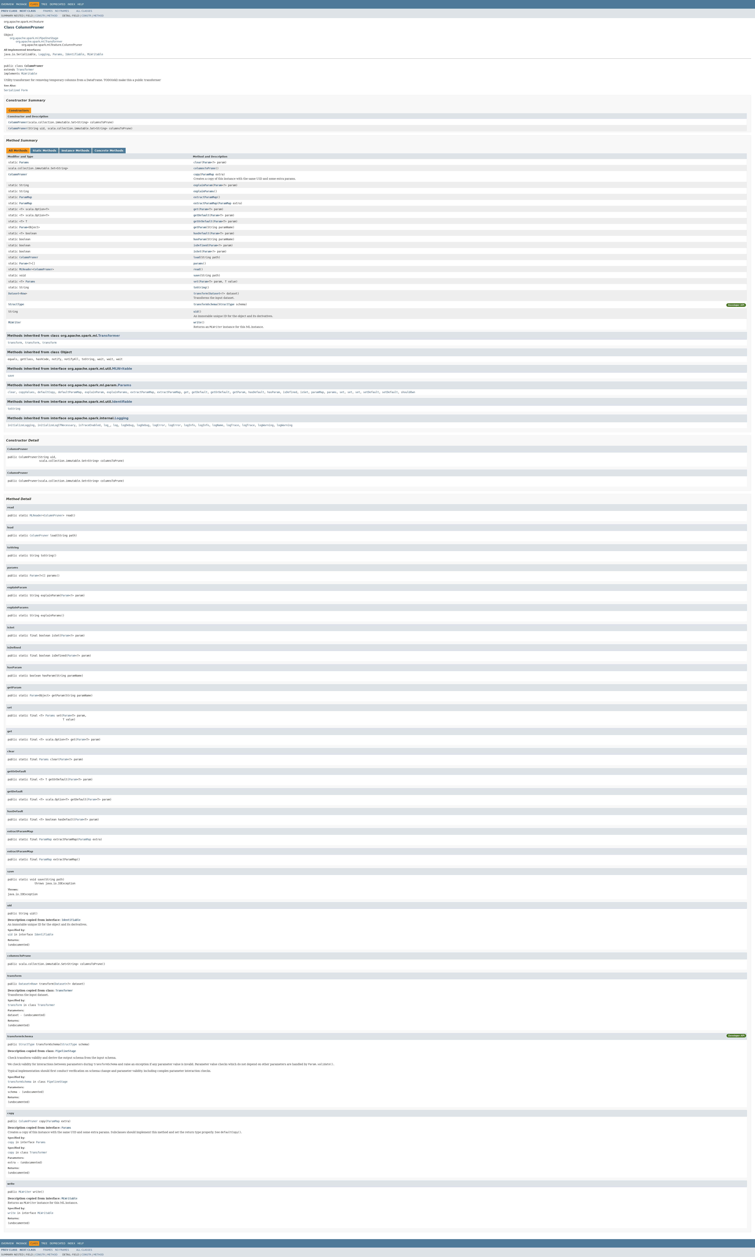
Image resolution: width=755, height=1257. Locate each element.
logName (217, 425)
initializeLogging (21, 425)
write (197, 322)
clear (197, 162)
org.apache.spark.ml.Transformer (39, 41)
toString (199, 287)
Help (80, 4)
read (196, 269)
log (115, 425)
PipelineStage (65, 1051)
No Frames (62, 11)
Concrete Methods (109, 150)
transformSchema (205, 304)
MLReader (25, 269)
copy (196, 174)
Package (21, 4)
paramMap (317, 392)
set (195, 281)
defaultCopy (46, 392)
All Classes (84, 11)
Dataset (13, 293)
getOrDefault (202, 221)
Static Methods (44, 150)
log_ (107, 425)
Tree (44, 4)
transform (200, 293)
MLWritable (95, 54)
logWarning (265, 425)
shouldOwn (408, 392)
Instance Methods (75, 150)
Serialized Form (16, 90)
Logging (44, 54)
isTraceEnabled (89, 425)
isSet (197, 251)
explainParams (203, 191)
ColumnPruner (17, 122)
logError (158, 425)
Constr (40, 15)
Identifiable (74, 54)
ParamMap (207, 174)
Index (71, 4)
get (195, 209)
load (196, 257)
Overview (7, 4)
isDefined (200, 245)
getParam (199, 227)
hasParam (199, 239)
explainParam (202, 185)
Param (207, 162)
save (196, 275)
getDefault (201, 215)
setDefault (371, 392)
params (198, 263)
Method (52, 15)
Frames (48, 11)
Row (23, 293)
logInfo (189, 425)
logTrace (232, 425)
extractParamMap (205, 197)
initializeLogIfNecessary (56, 425)
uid (195, 311)
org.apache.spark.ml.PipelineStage (34, 38)
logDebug (127, 425)
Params (57, 54)
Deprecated (57, 4)
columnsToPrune (204, 168)
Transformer (25, 69)
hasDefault (201, 233)
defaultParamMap (70, 392)
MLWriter (14, 322)
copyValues (26, 392)
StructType (16, 304)
